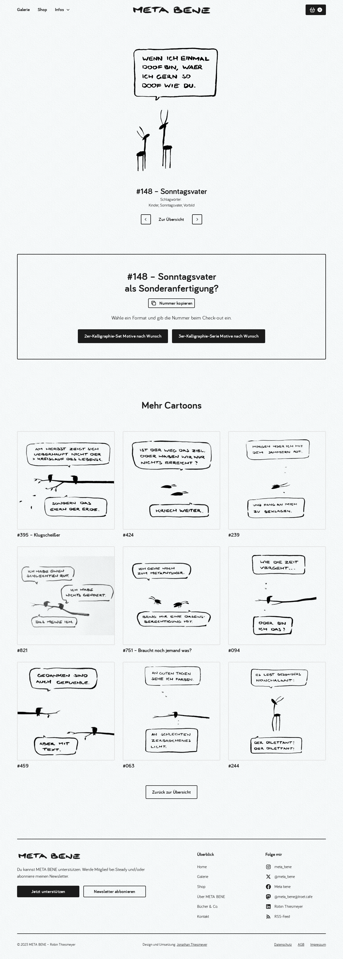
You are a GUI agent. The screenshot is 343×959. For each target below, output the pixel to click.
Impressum (318, 944)
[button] (62, 9)
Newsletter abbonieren (114, 891)
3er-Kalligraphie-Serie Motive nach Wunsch (219, 336)
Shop (42, 9)
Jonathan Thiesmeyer (192, 944)
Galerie (23, 9)
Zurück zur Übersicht (171, 792)
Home (202, 866)
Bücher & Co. (207, 906)
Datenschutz (283, 944)
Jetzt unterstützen (48, 891)
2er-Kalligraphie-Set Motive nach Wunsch (122, 336)
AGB (301, 944)
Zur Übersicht (171, 219)
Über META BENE (211, 896)
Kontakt (203, 916)
